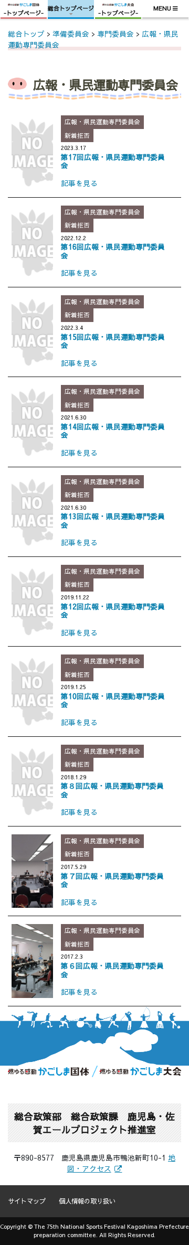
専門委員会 (115, 34)
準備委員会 (70, 34)
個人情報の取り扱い (87, 1200)
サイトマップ (27, 1200)
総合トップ (26, 34)
